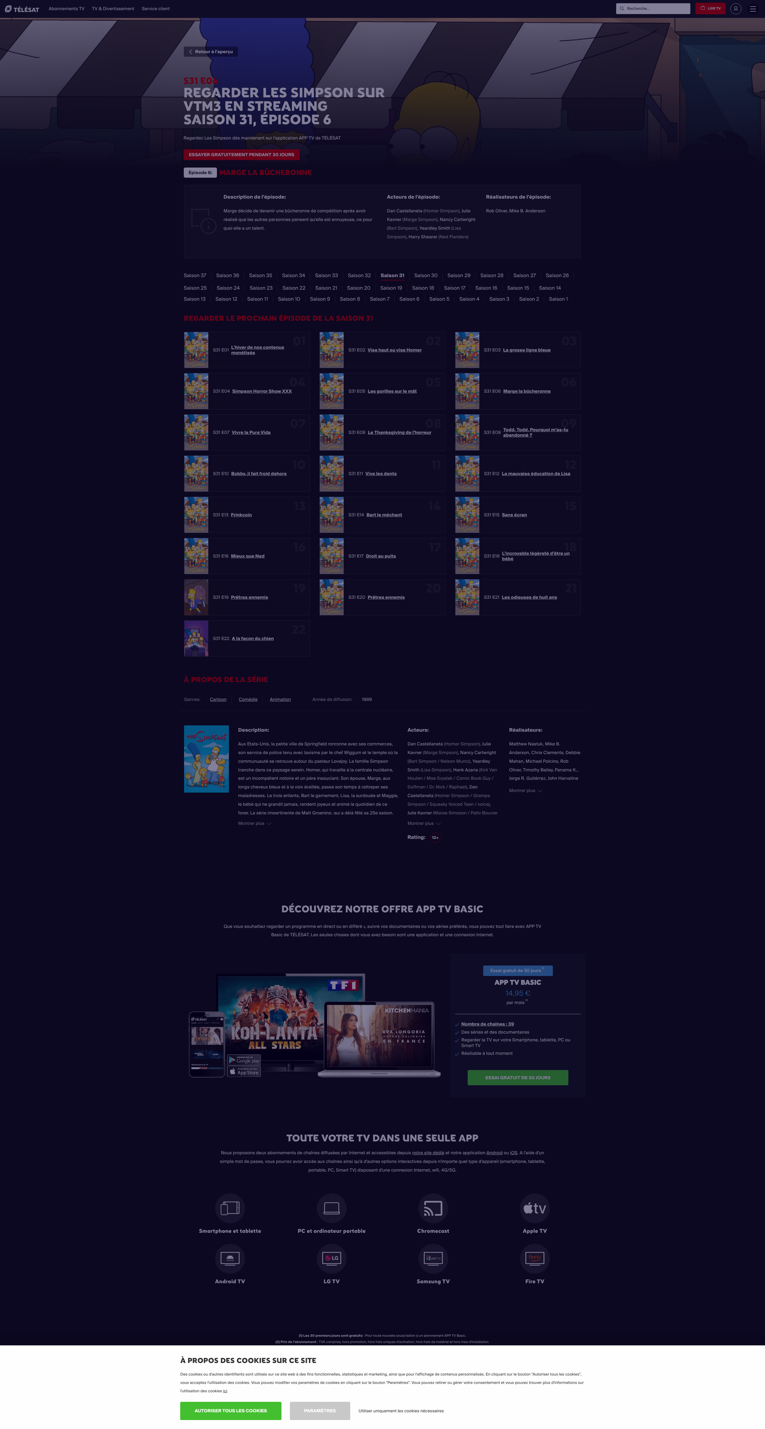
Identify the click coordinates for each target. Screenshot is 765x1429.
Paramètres (320, 1410)
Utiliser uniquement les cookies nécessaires (401, 1410)
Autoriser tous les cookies (231, 1410)
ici (225, 1391)
